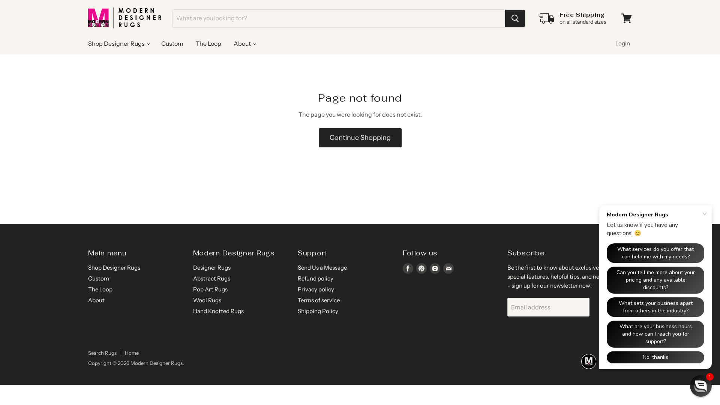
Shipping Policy (318, 311)
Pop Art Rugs (210, 289)
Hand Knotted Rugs (218, 311)
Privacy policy (316, 289)
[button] (701, 386)
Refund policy (315, 278)
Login (622, 43)
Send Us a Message (322, 267)
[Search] (515, 18)
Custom (172, 43)
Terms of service (319, 300)
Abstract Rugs (211, 278)
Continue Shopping (360, 138)
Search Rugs (102, 353)
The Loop (208, 43)
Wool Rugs (207, 300)
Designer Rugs (212, 267)
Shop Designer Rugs (117, 43)
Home (132, 353)
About (243, 43)
